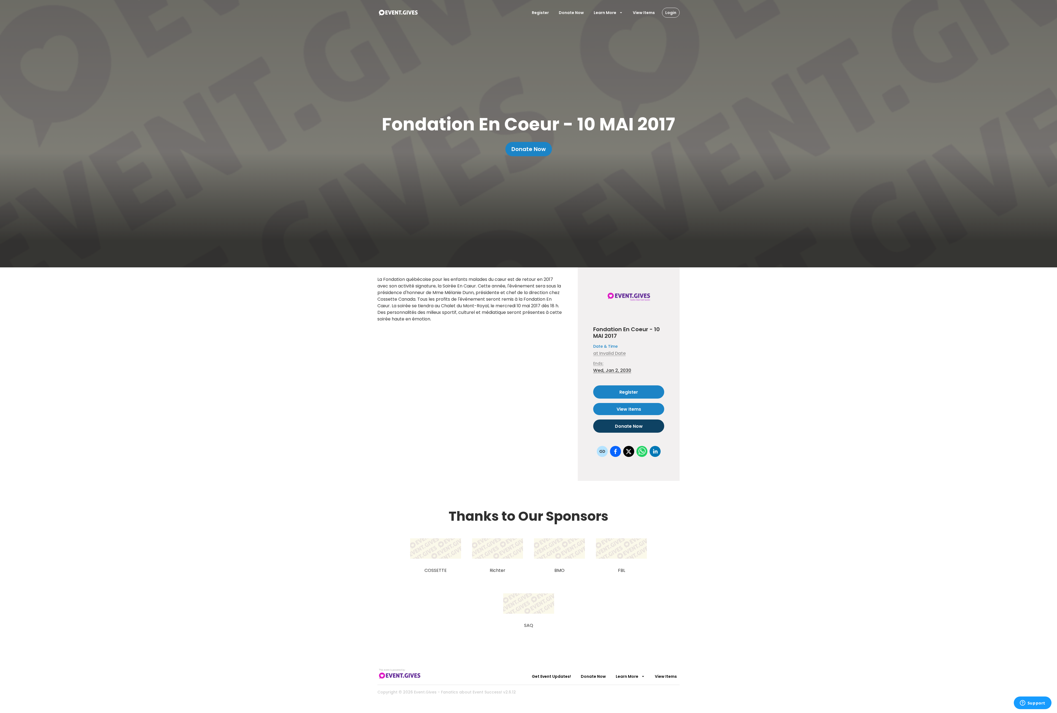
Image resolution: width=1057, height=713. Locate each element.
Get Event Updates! (551, 676)
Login (670, 12)
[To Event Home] (398, 12)
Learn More (605, 12)
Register (540, 12)
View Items (644, 12)
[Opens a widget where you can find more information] (1032, 703)
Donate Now (571, 12)
